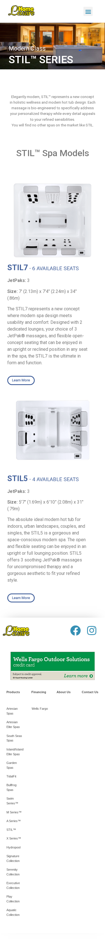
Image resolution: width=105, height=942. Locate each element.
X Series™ (13, 838)
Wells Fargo (40, 708)
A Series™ (13, 821)
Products (13, 692)
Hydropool (13, 847)
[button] (88, 11)
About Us (64, 692)
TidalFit (11, 776)
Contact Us (90, 692)
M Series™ (14, 812)
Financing (38, 692)
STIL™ (11, 829)
